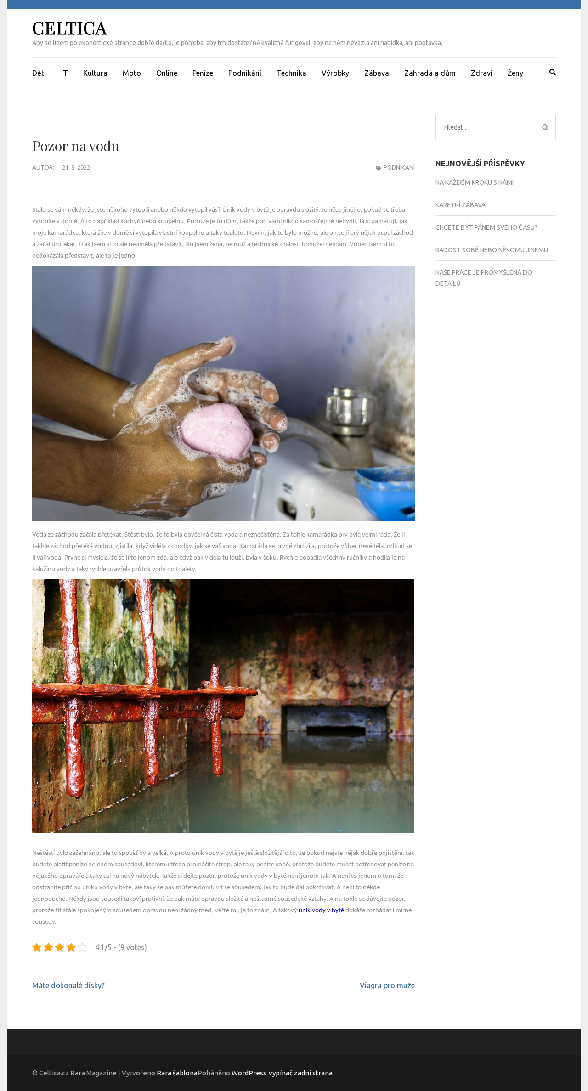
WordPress (249, 1073)
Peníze (202, 73)
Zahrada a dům (430, 73)
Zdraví (481, 73)
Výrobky (335, 73)
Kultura (95, 73)
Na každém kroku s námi (474, 182)
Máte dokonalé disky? (68, 985)
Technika (291, 73)
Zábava (376, 73)
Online (166, 73)
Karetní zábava (460, 205)
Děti (39, 73)
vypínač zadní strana (301, 1073)
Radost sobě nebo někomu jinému (491, 250)
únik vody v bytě (321, 910)
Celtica (69, 27)
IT (64, 73)
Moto (132, 73)
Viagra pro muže (387, 985)
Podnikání (244, 73)
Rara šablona (177, 1073)
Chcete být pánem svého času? (486, 227)
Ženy (515, 73)
